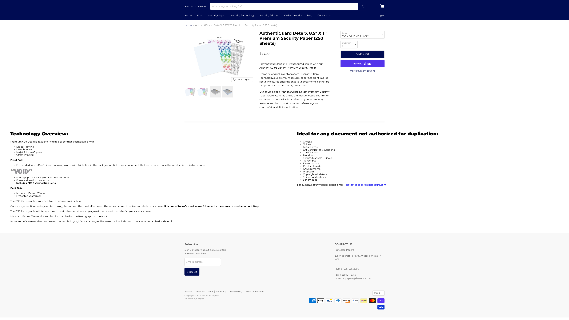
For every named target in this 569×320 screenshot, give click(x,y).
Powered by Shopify (194, 298)
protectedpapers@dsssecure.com (366, 184)
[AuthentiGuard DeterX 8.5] (190, 92)
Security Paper (216, 15)
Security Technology (242, 15)
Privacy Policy (235, 291)
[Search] (362, 6)
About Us (200, 291)
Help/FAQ (221, 291)
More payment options (362, 70)
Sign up (192, 271)
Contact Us (324, 15)
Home (188, 15)
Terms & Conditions (254, 291)
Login (381, 15)
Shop (200, 15)
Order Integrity (293, 15)
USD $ (377, 293)
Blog (310, 15)
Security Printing (269, 15)
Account (188, 291)
